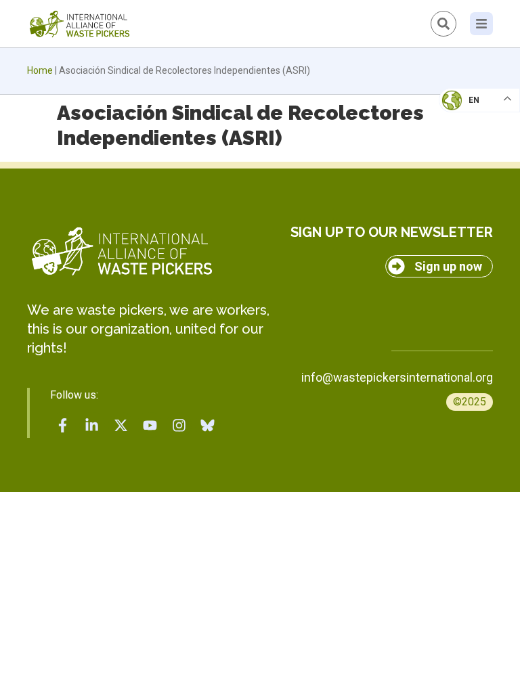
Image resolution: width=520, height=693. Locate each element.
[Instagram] (179, 425)
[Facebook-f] (63, 425)
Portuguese (476, 166)
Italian (464, 139)
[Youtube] (149, 425)
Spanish (466, 193)
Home (40, 70)
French (465, 112)
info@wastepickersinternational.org (397, 377)
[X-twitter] (121, 425)
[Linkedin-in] (92, 425)
